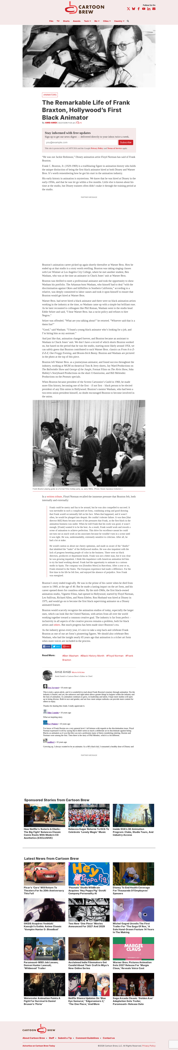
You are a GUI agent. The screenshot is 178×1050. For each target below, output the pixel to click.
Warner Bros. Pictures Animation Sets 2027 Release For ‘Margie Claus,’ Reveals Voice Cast (132, 965)
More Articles (78, 672)
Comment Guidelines (87, 1038)
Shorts (66, 21)
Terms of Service (114, 148)
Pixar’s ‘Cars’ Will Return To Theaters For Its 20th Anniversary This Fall (44, 890)
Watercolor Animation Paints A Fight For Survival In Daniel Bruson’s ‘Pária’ (42, 1001)
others (57, 624)
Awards (77, 21)
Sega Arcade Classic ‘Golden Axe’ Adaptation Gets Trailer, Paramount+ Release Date (133, 1001)
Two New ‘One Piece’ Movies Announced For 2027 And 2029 (86, 925)
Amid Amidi (51, 122)
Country (118, 21)
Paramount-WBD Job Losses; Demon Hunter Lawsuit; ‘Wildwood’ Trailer (41, 965)
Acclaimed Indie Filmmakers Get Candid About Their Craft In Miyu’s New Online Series (88, 965)
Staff (51, 1038)
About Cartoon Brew (34, 1038)
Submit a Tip (65, 1038)
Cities (106, 21)
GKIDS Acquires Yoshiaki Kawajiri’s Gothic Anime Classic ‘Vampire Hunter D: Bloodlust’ (43, 926)
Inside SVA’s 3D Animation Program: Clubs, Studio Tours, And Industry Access (133, 832)
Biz (95, 21)
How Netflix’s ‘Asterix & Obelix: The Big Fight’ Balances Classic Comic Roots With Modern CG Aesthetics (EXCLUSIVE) (42, 833)
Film (51, 21)
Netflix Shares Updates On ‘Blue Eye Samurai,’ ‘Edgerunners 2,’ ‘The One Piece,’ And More (87, 1001)
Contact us (109, 1038)
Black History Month (93, 655)
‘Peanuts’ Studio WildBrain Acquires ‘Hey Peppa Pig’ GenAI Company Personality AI (87, 890)
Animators (50, 94)
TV (58, 21)
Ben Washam (71, 655)
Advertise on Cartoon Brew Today (39, 1046)
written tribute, (55, 496)
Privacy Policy (97, 148)
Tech (86, 21)
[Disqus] (89, 715)
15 (81, 123)
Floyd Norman (116, 655)
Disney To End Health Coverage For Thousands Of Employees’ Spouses (131, 890)
